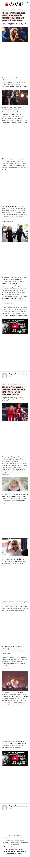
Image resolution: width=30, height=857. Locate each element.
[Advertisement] (15, 60)
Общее (4, 10)
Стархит (24, 86)
